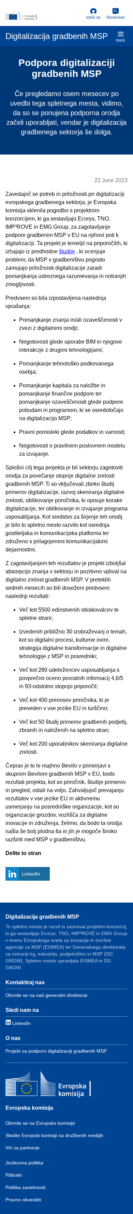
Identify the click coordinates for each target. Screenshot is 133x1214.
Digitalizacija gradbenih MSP (42, 917)
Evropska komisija (29, 1108)
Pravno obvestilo (23, 1199)
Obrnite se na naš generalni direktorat (46, 995)
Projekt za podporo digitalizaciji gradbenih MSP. (56, 1051)
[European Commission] (44, 15)
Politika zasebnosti (25, 1187)
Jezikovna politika (24, 1162)
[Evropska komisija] (48, 1085)
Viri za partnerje (22, 1147)
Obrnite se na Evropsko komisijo (40, 1123)
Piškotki (13, 1175)
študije (67, 251)
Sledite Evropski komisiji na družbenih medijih (54, 1135)
